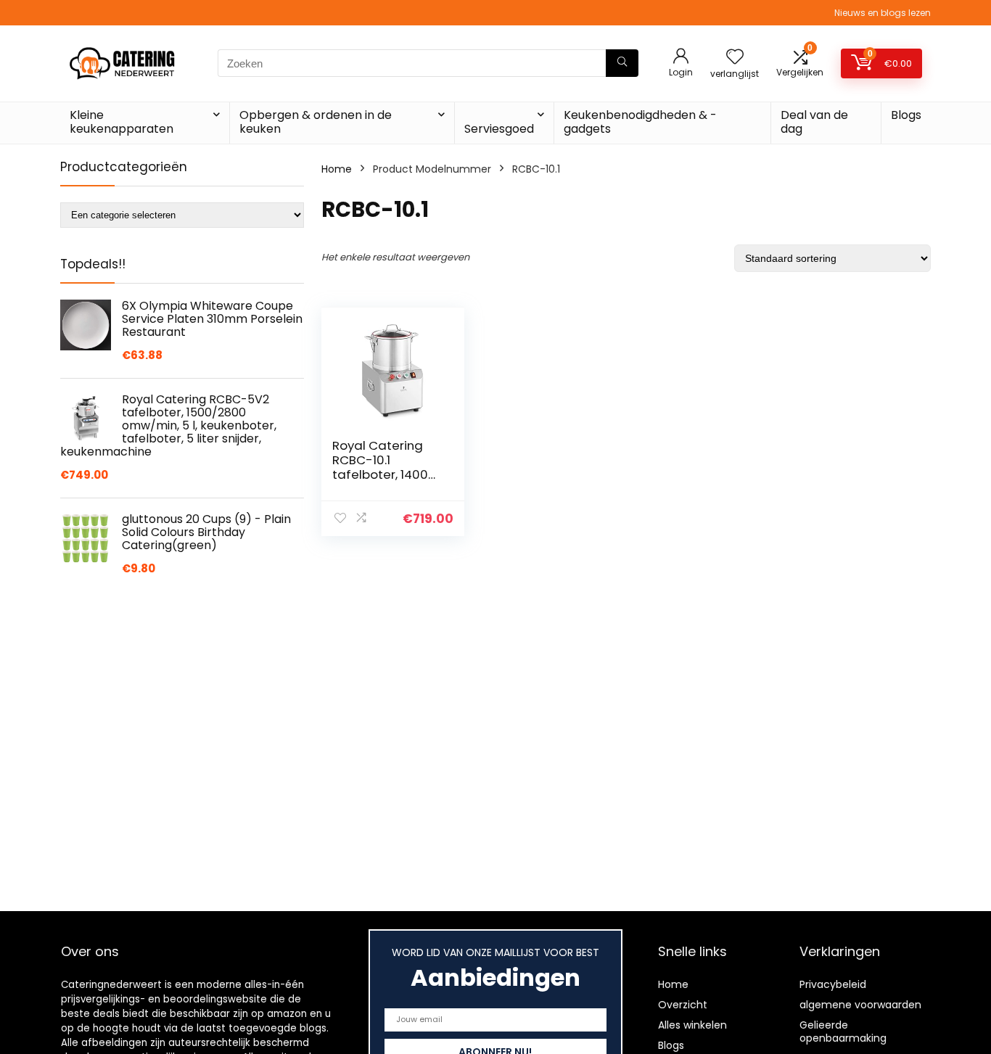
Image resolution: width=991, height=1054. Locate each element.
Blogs (906, 115)
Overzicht (682, 1004)
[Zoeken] (622, 63)
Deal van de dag (814, 122)
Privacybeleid (832, 984)
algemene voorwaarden (860, 1004)
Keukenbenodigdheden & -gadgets (640, 122)
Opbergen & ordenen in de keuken (315, 122)
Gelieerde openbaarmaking (843, 1031)
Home (336, 169)
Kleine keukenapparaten (121, 122)
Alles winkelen (692, 1025)
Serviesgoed (499, 128)
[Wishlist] (735, 58)
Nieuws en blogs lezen (882, 13)
